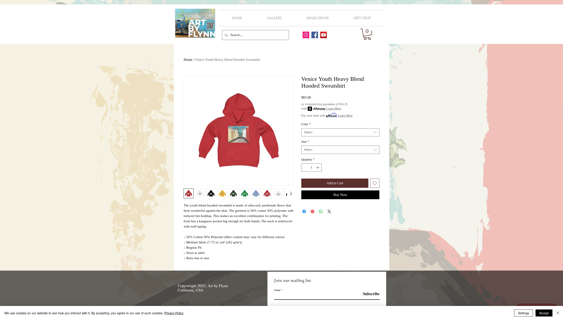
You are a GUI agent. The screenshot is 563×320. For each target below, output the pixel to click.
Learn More (333, 108)
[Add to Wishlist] (374, 183)
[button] (367, 34)
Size (305, 141)
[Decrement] (304, 167)
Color (306, 124)
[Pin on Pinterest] (312, 211)
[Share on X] (329, 211)
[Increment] (318, 167)
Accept (544, 313)
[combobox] (340, 132)
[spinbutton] (311, 167)
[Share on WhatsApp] (321, 211)
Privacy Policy (173, 313)
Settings (523, 313)
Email (277, 290)
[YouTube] (323, 35)
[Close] (557, 312)
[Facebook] (314, 35)
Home (188, 59)
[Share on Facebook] (304, 211)
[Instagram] (306, 35)
